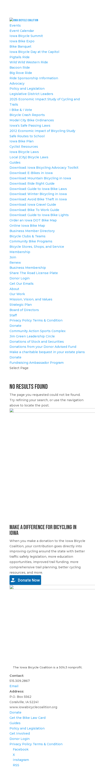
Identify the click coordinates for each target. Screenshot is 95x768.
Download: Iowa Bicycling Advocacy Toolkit (44, 168)
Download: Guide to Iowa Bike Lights (39, 215)
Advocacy (17, 83)
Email (14, 686)
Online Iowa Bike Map (27, 226)
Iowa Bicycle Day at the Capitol (34, 52)
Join (13, 257)
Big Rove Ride (21, 73)
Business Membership (28, 268)
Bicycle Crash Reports (27, 115)
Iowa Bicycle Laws (24, 152)
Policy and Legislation (27, 89)
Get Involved (20, 733)
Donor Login (20, 278)
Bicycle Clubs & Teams (28, 236)
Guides (15, 162)
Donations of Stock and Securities (37, 342)
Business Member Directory (32, 231)
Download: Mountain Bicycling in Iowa (40, 178)
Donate (15, 326)
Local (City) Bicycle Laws (29, 157)
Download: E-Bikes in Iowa (31, 173)
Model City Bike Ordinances (32, 120)
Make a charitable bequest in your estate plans (47, 352)
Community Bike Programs (31, 241)
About (14, 289)
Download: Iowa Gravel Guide (33, 205)
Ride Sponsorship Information (34, 78)
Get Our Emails (22, 284)
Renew (15, 263)
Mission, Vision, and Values (31, 299)
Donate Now (28, 580)
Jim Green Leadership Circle (32, 336)
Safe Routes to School (27, 136)
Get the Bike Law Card (28, 718)
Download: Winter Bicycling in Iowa (38, 194)
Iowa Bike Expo (22, 41)
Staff (13, 315)
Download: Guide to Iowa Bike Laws (38, 189)
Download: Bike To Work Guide (34, 210)
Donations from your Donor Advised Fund (43, 347)
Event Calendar (22, 31)
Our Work (17, 294)
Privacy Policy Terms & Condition (36, 320)
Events (15, 25)
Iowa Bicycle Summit (26, 36)
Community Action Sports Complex (38, 331)
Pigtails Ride (20, 57)
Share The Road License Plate (34, 273)
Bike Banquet (20, 46)
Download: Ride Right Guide (32, 184)
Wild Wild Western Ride (29, 62)
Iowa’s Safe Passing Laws (30, 126)
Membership (20, 252)
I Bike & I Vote (21, 110)
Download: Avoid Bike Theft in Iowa (38, 199)
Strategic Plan (21, 305)
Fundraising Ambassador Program (37, 363)
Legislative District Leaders (31, 94)
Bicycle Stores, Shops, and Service (37, 247)
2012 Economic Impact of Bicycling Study (42, 131)
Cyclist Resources (24, 147)
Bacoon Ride (20, 68)
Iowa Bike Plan (22, 141)
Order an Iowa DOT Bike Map (33, 220)
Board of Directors (24, 310)
